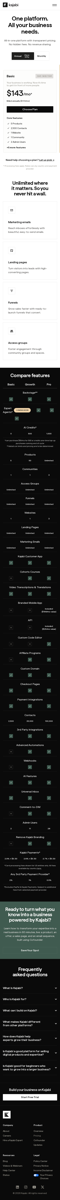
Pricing (37, 1135)
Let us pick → (46, 159)
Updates (38, 1145)
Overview (38, 1131)
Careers (7, 1135)
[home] (10, 5)
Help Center (9, 1170)
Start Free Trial (30, 1097)
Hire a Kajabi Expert (13, 1140)
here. (39, 868)
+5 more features (16, 147)
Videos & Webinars (12, 1165)
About (6, 1131)
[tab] (23, 56)
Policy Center (40, 1161)
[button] (54, 5)
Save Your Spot (30, 950)
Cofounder (39, 1140)
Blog (5, 1161)
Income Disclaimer (43, 1170)
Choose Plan (30, 109)
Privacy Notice (41, 1165)
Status (6, 1175)
